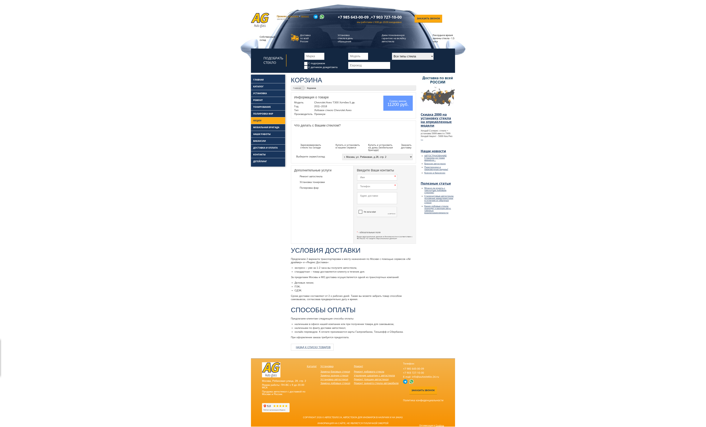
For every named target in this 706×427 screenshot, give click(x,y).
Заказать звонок (428, 18)
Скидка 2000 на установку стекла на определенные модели (436, 120)
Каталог (312, 366)
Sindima (440, 425)
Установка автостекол (334, 379)
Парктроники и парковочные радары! (436, 168)
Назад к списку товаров (313, 347)
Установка (327, 366)
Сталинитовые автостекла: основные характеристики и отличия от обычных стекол (439, 199)
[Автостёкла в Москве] (260, 27)
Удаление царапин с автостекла (374, 375)
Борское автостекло (435, 163)
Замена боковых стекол (335, 371)
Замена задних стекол (334, 375)
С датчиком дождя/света (323, 67)
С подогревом (316, 63)
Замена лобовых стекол (335, 383)
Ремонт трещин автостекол (371, 379)
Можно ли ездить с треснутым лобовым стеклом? (435, 190)
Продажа (281, 16)
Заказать (377, 224)
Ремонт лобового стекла (369, 371)
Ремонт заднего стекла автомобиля (376, 383)
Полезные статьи (436, 183)
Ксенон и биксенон (434, 172)
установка (293, 16)
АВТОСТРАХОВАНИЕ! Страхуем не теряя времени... (435, 158)
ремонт (305, 16)
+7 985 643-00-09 (353, 17)
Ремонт (358, 366)
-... (422, 139)
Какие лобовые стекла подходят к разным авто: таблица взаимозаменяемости (437, 209)
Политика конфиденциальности (423, 400)
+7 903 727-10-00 (386, 17)
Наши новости (433, 151)
